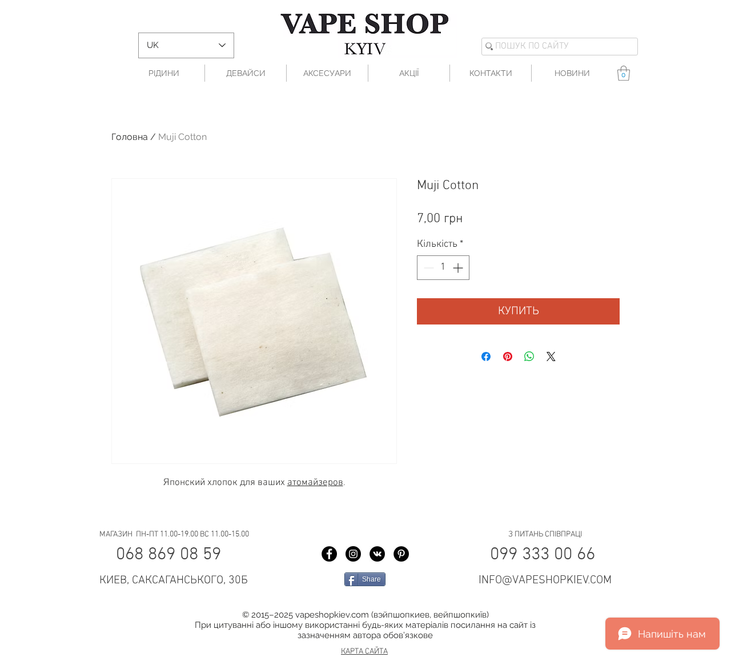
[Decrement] (427, 267)
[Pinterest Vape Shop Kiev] (401, 554)
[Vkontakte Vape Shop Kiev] (377, 554)
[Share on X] (551, 356)
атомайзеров (315, 482)
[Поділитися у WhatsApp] (529, 356)
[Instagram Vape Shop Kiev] (353, 554)
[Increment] (459, 267)
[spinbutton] (443, 267)
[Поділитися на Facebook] (486, 356)
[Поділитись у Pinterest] (508, 356)
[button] (623, 73)
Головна (129, 136)
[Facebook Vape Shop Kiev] (329, 554)
